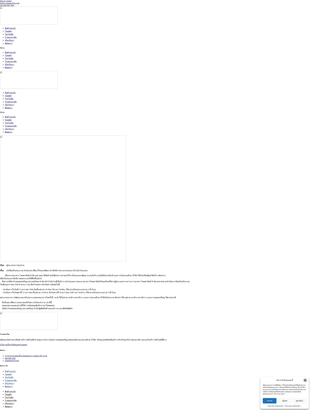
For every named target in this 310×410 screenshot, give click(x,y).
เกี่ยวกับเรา (9, 40)
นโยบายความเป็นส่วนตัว (275, 406)
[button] (305, 380)
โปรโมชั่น (9, 34)
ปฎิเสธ (284, 401)
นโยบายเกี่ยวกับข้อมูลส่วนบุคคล (13, 345)
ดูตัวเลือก (299, 401)
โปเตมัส (8, 31)
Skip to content (6, 1)
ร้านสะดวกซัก (11, 37)
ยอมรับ (269, 401)
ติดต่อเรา (8, 43)
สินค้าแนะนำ (10, 28)
